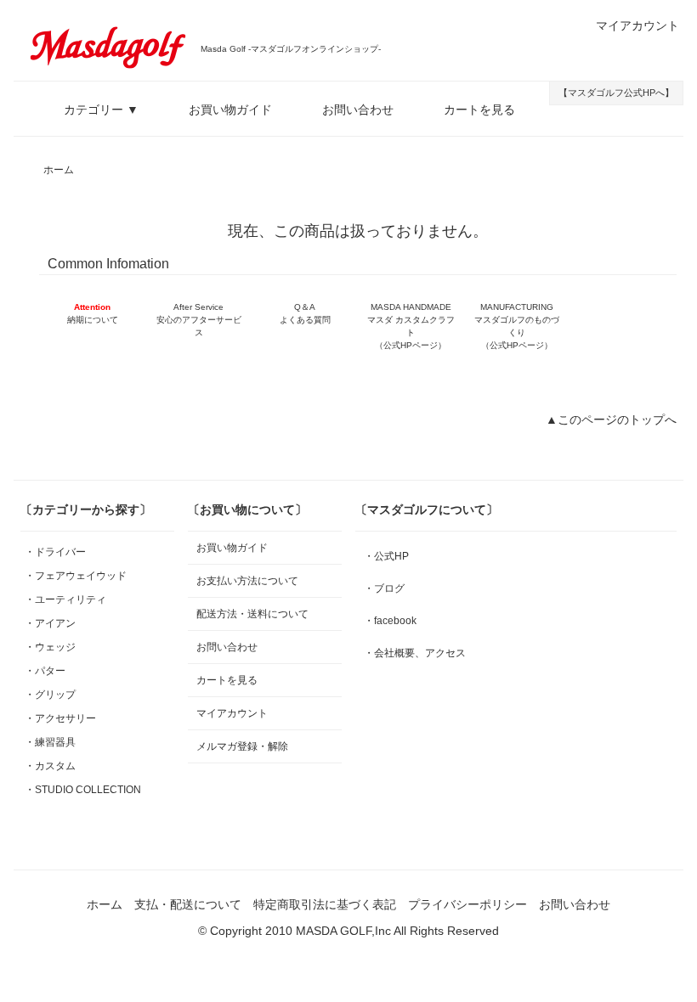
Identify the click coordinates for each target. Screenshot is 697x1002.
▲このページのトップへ (611, 419)
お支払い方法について (247, 581)
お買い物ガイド (230, 109)
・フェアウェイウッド (76, 576)
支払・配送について (187, 904)
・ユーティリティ (65, 599)
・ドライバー (55, 552)
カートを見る (479, 109)
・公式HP (386, 556)
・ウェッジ (50, 647)
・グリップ (50, 695)
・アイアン (50, 623)
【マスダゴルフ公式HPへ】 (616, 92)
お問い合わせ (358, 109)
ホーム (58, 170)
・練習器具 (50, 742)
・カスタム (50, 766)
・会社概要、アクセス (415, 653)
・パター (45, 671)
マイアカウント (637, 25)
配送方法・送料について (252, 614)
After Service (198, 319)
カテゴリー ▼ (101, 109)
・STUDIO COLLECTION (83, 790)
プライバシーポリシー (467, 904)
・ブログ (384, 588)
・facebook (390, 621)
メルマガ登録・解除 (242, 746)
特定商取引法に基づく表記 (324, 904)
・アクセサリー (60, 718)
